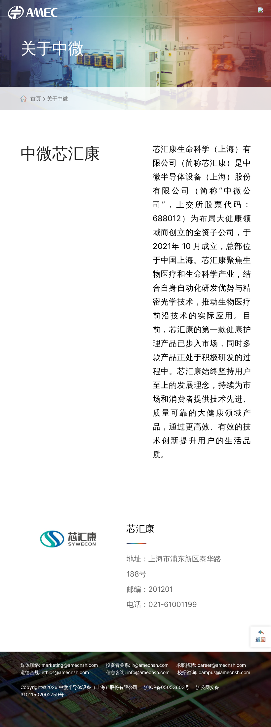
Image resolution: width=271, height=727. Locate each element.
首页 (35, 98)
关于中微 (57, 98)
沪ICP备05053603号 (166, 687)
